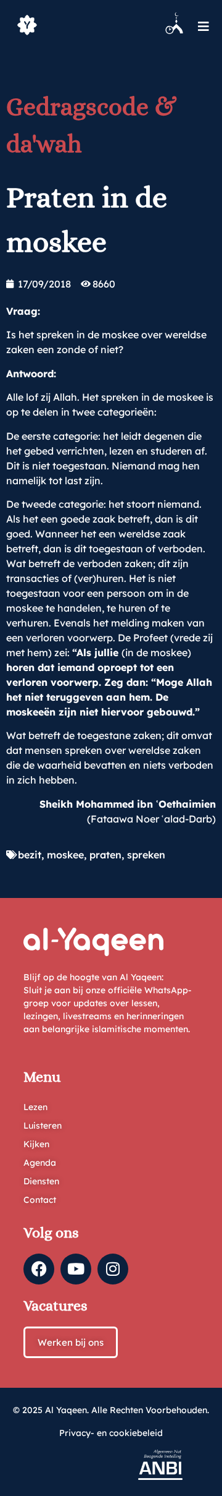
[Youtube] (75, 1269)
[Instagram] (112, 1269)
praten (105, 854)
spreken (146, 854)
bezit (29, 854)
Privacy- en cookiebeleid (111, 1432)
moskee (65, 854)
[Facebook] (38, 1269)
